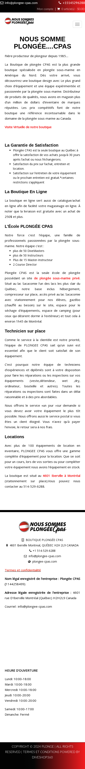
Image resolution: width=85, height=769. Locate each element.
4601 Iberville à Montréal (60, 475)
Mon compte (45, 9)
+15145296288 (74, 3)
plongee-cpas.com (44, 561)
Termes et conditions (41, 752)
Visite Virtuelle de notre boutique (28, 127)
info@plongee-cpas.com (21, 3)
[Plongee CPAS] (19, 22)
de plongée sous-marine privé (57, 278)
